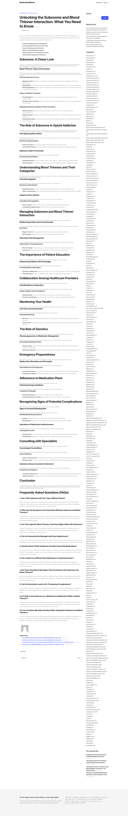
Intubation (89, 337)
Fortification (89, 290)
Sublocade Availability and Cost (95, 647)
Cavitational (89, 156)
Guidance (89, 301)
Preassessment (90, 507)
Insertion (88, 333)
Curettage (89, 216)
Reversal (88, 584)
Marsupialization (90, 373)
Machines (89, 369)
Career (88, 147)
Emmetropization (91, 270)
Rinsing (88, 586)
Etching (88, 279)
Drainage (88, 254)
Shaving (88, 622)
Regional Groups (90, 568)
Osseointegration (91, 445)
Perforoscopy (90, 487)
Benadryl (88, 123)
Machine (88, 364)
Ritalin (88, 590)
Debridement (89, 225)
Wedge (88, 734)
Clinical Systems (90, 185)
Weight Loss (89, 736)
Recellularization (90, 546)
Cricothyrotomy (90, 212)
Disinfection (89, 250)
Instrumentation (90, 335)
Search (88, 14)
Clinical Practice (90, 176)
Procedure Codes (91, 519)
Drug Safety (89, 259)
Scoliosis (88, 608)
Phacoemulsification (91, 490)
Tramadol (88, 703)
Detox (87, 243)
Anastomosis (89, 71)
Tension (88, 687)
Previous (24, 657)
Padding (88, 463)
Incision (88, 324)
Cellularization (90, 158)
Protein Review (90, 532)
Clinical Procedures (91, 178)
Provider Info (89, 534)
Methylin (88, 389)
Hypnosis (88, 315)
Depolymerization (91, 236)
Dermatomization (91, 239)
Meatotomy (89, 378)
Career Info (89, 149)
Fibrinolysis (89, 283)
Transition (89, 705)
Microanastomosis (91, 393)
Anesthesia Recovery (92, 91)
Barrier (88, 120)
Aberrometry (89, 55)
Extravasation (90, 281)
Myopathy (89, 413)
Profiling (88, 525)
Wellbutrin (89, 738)
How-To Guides (90, 310)
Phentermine (89, 492)
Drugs (88, 261)
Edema (88, 265)
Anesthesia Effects (91, 80)
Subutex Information (92, 676)
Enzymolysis (89, 274)
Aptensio (88, 114)
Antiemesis (89, 105)
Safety (88, 597)
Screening (89, 611)
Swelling (88, 682)
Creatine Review (90, 209)
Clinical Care (89, 169)
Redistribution (90, 559)
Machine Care (90, 366)
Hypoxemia (89, 319)
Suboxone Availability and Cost (94, 660)
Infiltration (89, 328)
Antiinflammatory (91, 107)
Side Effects (89, 624)
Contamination (90, 203)
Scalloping (89, 604)
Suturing (88, 680)
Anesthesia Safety (91, 98)
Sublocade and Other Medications (95, 640)
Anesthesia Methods (92, 87)
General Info (89, 297)
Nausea (88, 434)
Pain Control (89, 465)
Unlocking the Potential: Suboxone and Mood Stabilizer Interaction (45, 637)
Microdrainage (90, 395)
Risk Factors (89, 588)
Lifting (88, 353)
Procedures (89, 521)
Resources (89, 577)
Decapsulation (90, 230)
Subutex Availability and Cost (94, 673)
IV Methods (89, 342)
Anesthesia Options (91, 89)
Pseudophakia (90, 537)
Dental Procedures (91, 234)
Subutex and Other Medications (95, 671)
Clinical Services (90, 183)
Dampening (89, 221)
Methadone (89, 386)
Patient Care (89, 472)
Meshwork (89, 380)
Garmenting (89, 295)
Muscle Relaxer (90, 409)
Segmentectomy (90, 613)
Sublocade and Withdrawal (93, 644)
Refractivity (89, 564)
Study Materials (90, 631)
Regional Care (90, 566)
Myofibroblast (90, 411)
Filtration (88, 288)
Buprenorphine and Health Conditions (96, 129)
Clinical (88, 167)
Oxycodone (89, 460)
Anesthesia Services (92, 100)
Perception (89, 483)
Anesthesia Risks (91, 94)
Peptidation (89, 481)
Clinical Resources (91, 180)
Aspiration (89, 116)
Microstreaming (90, 400)
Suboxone (23, 651)
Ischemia (88, 339)
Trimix (88, 714)
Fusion (88, 292)
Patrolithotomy (90, 478)
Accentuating (90, 58)
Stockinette (89, 629)
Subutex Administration (92, 667)
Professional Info (90, 523)
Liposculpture (90, 355)
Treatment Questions (92, 709)
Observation (89, 443)
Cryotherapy (89, 214)
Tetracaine (89, 689)
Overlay (88, 458)
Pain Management (91, 467)
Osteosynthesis (90, 447)
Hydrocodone (90, 312)
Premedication (90, 512)
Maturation (89, 375)
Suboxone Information (92, 662)
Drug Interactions (91, 256)
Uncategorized (90, 723)
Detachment (89, 241)
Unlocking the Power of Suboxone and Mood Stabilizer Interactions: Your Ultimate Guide (52, 642)
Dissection (89, 252)
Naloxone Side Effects (92, 429)
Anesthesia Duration (92, 78)
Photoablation (90, 494)
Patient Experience (91, 474)
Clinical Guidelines (91, 174)
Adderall (88, 60)
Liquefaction (89, 357)
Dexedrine (89, 245)
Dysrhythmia (89, 263)
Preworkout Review (91, 516)
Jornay (88, 344)
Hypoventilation (90, 317)
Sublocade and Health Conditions (95, 635)
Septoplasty (89, 615)
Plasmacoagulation (91, 501)
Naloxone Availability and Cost (94, 425)
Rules (87, 595)
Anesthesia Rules (91, 96)
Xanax (88, 741)
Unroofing (89, 725)
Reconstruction (90, 552)
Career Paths (89, 151)
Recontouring (90, 555)
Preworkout (89, 514)
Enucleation (89, 272)
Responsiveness (90, 579)
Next (79, 657)
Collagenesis (89, 196)
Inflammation (89, 330)
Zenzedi (88, 743)
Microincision (90, 398)
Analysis (88, 69)
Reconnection (90, 550)
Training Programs (91, 698)
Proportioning (90, 528)
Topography (89, 691)
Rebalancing (89, 541)
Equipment (89, 277)
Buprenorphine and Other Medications (97, 134)
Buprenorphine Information (93, 140)
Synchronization (90, 685)
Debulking (89, 227)
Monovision (89, 407)
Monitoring (89, 404)
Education (89, 268)
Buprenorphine (90, 125)
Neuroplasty (89, 438)
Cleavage (88, 165)
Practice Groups (90, 505)
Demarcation (89, 232)
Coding (88, 194)
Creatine (88, 207)
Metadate (89, 382)
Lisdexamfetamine (91, 360)
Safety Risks (89, 602)
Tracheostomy (90, 694)
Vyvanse (88, 732)
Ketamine (88, 346)
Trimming (88, 716)
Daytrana (88, 223)
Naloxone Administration (93, 418)
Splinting (88, 626)
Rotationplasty (90, 593)
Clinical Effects (90, 171)
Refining (88, 561)
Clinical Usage (90, 187)
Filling (87, 286)
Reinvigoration (90, 570)
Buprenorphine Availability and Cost (96, 138)
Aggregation (89, 62)
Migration (88, 402)
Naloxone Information (92, 427)
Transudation (90, 707)
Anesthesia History (91, 85)
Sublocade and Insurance (93, 638)
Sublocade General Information (95, 649)
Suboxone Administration (93, 653)
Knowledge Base (91, 348)
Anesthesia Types (91, 102)
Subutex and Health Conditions (95, 669)
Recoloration (89, 548)
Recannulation (90, 543)
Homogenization (90, 306)
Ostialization (89, 452)
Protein (88, 530)
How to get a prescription (93, 308)
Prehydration (89, 510)
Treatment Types (91, 712)
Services (88, 617)
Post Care (89, 503)
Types (88, 718)
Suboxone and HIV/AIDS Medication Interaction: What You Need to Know (47, 644)
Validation (89, 727)
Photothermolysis (91, 496)
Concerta (88, 198)
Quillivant (88, 539)
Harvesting (89, 304)
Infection (88, 326)
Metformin (89, 384)
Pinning (88, 499)
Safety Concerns (91, 599)
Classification (90, 162)
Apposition (89, 109)
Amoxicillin (89, 67)
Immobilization (90, 321)
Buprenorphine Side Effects (93, 142)
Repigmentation (90, 573)
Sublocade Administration (93, 633)
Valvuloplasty (90, 729)
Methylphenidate (91, 391)
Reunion (88, 581)
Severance (89, 620)
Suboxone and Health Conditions (95, 655)
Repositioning (90, 575)
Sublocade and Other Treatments (95, 642)
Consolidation (90, 200)
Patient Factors (90, 476)
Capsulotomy (90, 144)
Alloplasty (89, 64)
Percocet (88, 485)
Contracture (89, 205)
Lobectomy (89, 362)
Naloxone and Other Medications (95, 422)
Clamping (88, 160)
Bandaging (89, 118)
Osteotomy (89, 449)
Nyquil (88, 440)
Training (88, 696)
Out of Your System (91, 454)
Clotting (88, 189)
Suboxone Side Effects (92, 664)
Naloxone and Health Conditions (95, 420)
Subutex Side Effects (92, 678)
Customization (90, 218)
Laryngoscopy (90, 351)
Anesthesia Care (90, 76)
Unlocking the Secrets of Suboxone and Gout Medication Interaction (46, 640)
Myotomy (88, 416)
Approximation (90, 111)
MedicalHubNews (27, 2)
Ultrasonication (90, 721)
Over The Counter (91, 456)
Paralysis (88, 469)
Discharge (89, 247)
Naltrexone (89, 431)
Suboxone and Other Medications (28, 13)
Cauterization (90, 153)
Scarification (89, 606)
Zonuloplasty (89, 745)
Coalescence (89, 191)
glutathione (89, 299)
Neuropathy (89, 436)
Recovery (88, 557)
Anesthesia (89, 73)
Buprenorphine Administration (94, 127)
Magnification (90, 371)
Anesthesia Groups (91, 82)
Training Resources (91, 700)
